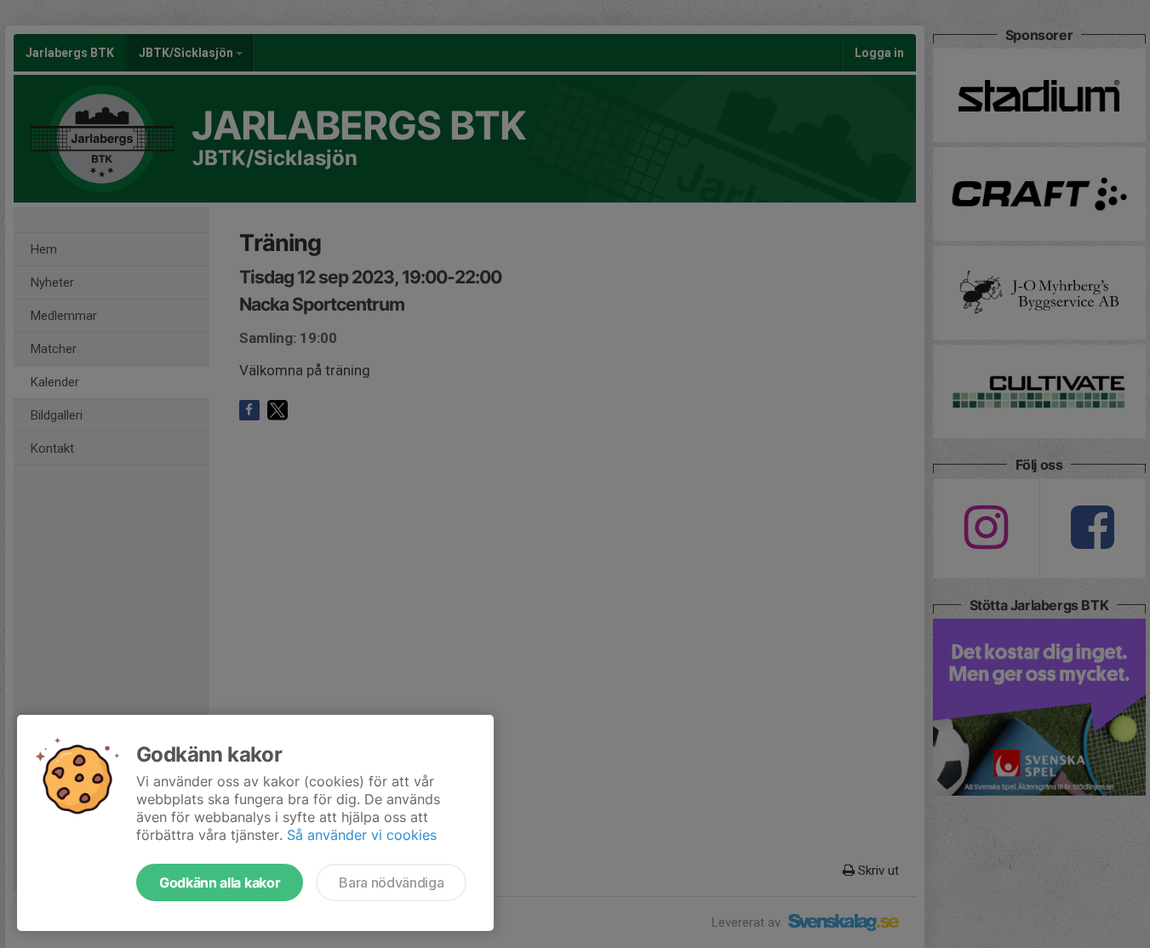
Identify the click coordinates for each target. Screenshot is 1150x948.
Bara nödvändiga (391, 882)
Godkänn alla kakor (219, 882)
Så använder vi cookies (362, 834)
